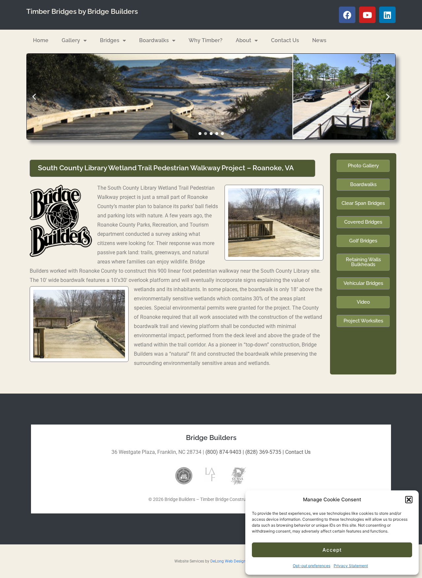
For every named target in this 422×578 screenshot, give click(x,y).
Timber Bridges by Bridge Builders (82, 11)
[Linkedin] (387, 15)
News (319, 40)
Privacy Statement (351, 565)
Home (40, 40)
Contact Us (285, 40)
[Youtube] (367, 15)
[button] (409, 499)
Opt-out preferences (311, 565)
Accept (332, 550)
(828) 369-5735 (263, 452)
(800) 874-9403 (223, 452)
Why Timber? (206, 40)
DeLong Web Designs (229, 561)
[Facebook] (347, 15)
